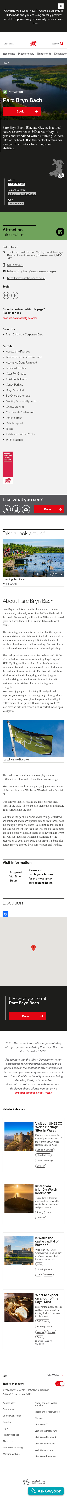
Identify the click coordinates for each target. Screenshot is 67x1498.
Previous (45, 574)
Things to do (44, 53)
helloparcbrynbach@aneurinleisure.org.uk (31, 271)
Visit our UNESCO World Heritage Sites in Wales (48, 1126)
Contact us (8, 1409)
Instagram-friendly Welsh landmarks (46, 1189)
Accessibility (9, 1403)
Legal (5, 1428)
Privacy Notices (11, 1434)
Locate (5, 914)
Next (61, 574)
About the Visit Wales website (46, 1404)
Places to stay (26, 53)
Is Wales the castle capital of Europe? (47, 1241)
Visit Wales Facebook (45, 1437)
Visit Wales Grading (13, 1447)
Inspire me (9, 53)
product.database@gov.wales (20, 317)
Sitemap (39, 1418)
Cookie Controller (12, 1415)
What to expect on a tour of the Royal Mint (46, 1298)
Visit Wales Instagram (46, 1430)
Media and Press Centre (47, 1411)
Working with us (11, 1454)
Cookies (7, 1422)
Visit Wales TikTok (44, 1450)
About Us (8, 1441)
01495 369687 (15, 264)
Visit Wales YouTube (45, 1443)
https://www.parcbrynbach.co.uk (26, 277)
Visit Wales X (41, 1424)
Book (20, 111)
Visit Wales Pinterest (45, 1456)
